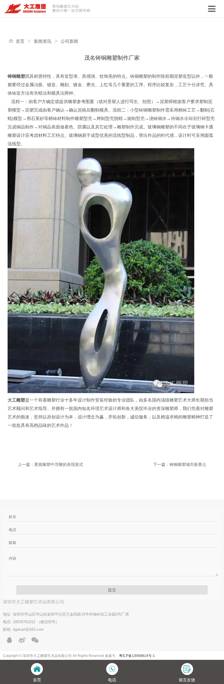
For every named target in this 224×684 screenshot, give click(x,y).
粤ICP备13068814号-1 (137, 656)
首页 (20, 41)
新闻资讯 (42, 41)
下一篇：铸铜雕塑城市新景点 (179, 464)
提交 (112, 590)
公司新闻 (69, 41)
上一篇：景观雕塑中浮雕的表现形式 (50, 464)
